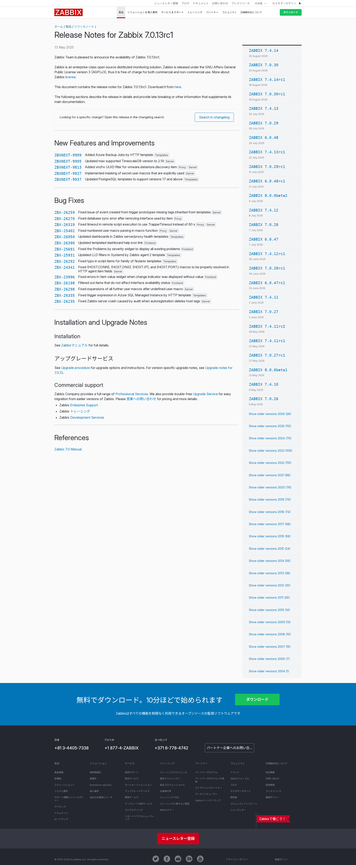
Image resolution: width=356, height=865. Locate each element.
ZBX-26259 (64, 212)
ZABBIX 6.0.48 (263, 137)
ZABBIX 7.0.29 (263, 123)
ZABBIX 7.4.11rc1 (267, 341)
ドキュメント (201, 3)
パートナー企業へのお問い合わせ (230, 748)
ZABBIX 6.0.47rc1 (267, 283)
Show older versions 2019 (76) (270, 499)
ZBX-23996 (64, 277)
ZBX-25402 (64, 231)
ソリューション (98, 763)
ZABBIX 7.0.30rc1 (267, 94)
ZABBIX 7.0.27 (263, 312)
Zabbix (68, 12)
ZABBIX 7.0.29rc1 (267, 166)
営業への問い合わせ (141, 399)
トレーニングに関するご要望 (174, 803)
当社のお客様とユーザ (101, 797)
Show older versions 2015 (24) (269, 548)
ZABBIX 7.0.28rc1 (267, 268)
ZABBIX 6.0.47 (263, 239)
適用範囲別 (95, 772)
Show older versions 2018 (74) (270, 512)
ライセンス (60, 806)
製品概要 (58, 772)
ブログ (185, 3)
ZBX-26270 (64, 218)
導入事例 (94, 791)
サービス (130, 763)
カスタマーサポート (240, 791)
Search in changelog (214, 117)
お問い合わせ (220, 3)
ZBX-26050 (64, 237)
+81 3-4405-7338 (71, 748)
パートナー (201, 763)
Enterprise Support (84, 405)
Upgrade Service (205, 394)
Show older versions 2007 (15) (270, 646)
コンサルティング (134, 809)
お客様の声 (165, 791)
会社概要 (270, 772)
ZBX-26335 (64, 295)
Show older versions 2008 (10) (270, 634)
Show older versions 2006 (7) (269, 659)
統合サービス (131, 778)
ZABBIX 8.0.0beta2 (268, 195)
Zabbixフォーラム (239, 778)
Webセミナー (167, 809)
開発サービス (131, 797)
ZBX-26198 (64, 283)
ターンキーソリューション (138, 784)
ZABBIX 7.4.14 (263, 50)
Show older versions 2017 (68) (270, 524)
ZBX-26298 (64, 289)
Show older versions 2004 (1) (269, 671)
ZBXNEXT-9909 (68, 155)
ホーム (58, 26)
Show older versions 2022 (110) (270, 462)
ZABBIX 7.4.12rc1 (267, 254)
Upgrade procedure (75, 368)
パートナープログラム (206, 772)
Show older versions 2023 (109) (270, 450)
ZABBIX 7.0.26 (263, 399)
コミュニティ (237, 763)
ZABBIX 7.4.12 (263, 210)
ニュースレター (238, 809)
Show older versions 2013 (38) (269, 573)
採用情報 (270, 784)
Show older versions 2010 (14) (269, 610)
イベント (234, 772)
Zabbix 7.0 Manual (68, 449)
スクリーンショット (64, 784)
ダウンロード (290, 12)
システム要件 (61, 791)
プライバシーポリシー (237, 859)
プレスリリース (240, 3)
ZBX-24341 (64, 267)
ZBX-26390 (64, 243)
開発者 (233, 797)
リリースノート (84, 26)
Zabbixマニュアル (74, 345)
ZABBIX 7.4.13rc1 (267, 152)
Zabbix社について (276, 763)
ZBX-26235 (64, 301)
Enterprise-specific (101, 784)
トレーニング (80, 411)
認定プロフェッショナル (172, 784)
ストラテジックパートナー (208, 787)
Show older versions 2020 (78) (270, 487)
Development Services (87, 417)
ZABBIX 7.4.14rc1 (267, 79)
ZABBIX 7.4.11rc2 (267, 326)
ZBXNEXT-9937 (68, 179)
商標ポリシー (272, 797)
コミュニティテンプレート (243, 803)
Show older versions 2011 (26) (269, 597)
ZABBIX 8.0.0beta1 (268, 370)
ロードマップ (61, 819)
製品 (68, 26)
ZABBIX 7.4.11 (263, 297)
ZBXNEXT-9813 (68, 167)
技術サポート (131, 772)
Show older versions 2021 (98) (270, 475)
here (177, 87)
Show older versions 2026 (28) (270, 414)
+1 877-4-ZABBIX (121, 748)
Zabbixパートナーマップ (208, 800)
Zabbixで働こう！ (272, 819)
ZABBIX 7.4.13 (263, 108)
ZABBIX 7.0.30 (263, 65)
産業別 (93, 778)
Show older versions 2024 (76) (270, 438)
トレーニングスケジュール (173, 772)
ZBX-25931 (64, 255)
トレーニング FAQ (169, 797)
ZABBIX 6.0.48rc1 (267, 181)
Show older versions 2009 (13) (270, 622)
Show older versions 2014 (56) (270, 560)
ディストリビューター (206, 794)
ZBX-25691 (64, 249)
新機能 (57, 778)
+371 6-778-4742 (171, 748)
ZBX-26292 (64, 261)
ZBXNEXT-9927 (68, 173)
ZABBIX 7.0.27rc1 (267, 355)
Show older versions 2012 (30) (269, 585)
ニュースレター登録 (166, 3)
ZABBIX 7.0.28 (263, 224)
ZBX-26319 (64, 224)
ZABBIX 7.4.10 (263, 384)
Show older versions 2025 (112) (270, 426)
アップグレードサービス (137, 791)
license (70, 77)
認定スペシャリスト (170, 778)
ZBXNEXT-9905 (68, 161)
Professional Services (131, 394)
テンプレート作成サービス (138, 803)
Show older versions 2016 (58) (270, 536)
